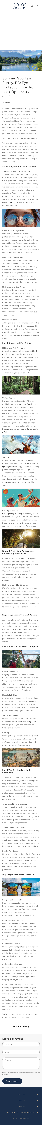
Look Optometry (24, 1118)
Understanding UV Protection (15, 202)
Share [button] (7, 103)
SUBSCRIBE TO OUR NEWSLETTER (21, 1112)
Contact (21, 1094)
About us (21, 1100)
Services (21, 1106)
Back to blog (22, 1026)
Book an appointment (19, 629)
